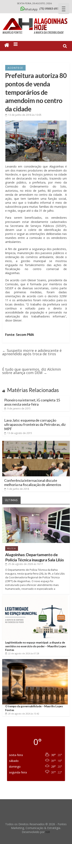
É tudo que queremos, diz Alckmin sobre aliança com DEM (31, 371)
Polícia (11, 548)
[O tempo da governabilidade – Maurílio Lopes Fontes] (35, 660)
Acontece (15, 68)
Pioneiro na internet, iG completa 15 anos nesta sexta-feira (32, 402)
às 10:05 (24, 115)
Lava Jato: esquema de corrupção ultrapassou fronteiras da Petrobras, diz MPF (35, 424)
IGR (47, 832)
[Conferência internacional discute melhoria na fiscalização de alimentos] (36, 442)
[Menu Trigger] (63, 8)
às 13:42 (23, 713)
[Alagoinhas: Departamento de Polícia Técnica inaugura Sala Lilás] (36, 509)
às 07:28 (23, 653)
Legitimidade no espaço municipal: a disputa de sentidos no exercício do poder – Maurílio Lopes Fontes (35, 646)
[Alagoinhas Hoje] (36, 17)
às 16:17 (25, 564)
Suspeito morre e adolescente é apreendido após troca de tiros (32, 352)
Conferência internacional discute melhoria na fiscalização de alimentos (32, 482)
